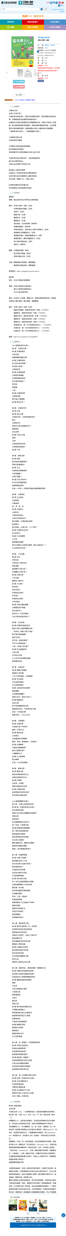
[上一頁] (7, 73)
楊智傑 (47, 45)
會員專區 (61, 9)
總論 (42, 37)
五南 (46, 48)
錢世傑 (53, 45)
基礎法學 (47, 37)
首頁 (52, 9)
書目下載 (56, 9)
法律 (39, 37)
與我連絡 (62, 11)
